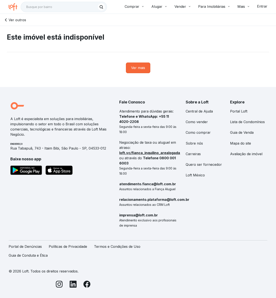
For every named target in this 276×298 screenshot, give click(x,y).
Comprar (132, 6)
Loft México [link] (195, 175)
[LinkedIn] (73, 285)
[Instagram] (59, 285)
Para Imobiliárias (211, 6)
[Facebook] (86, 285)
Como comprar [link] (198, 132)
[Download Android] (26, 171)
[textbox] (64, 7)
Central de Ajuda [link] (199, 111)
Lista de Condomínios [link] (247, 122)
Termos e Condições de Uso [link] (117, 246)
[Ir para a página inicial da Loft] (15, 7)
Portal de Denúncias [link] (25, 246)
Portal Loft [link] (238, 111)
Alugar (156, 6)
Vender (180, 6)
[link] (138, 68)
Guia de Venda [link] (242, 132)
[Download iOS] (59, 171)
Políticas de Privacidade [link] (68, 246)
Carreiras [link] (193, 154)
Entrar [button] (262, 6)
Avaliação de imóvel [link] (246, 154)
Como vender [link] (197, 122)
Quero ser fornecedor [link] (204, 164)
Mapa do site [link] (240, 143)
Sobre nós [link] (194, 143)
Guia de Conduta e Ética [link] (28, 255)
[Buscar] (101, 6)
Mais (241, 6)
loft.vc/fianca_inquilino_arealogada (149, 153)
